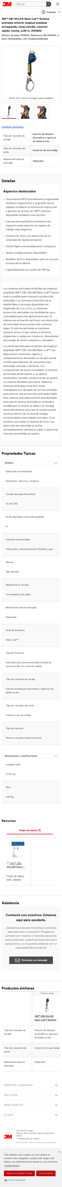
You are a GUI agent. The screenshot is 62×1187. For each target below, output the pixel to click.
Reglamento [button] (13, 1105)
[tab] (30, 830)
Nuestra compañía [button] (18, 1085)
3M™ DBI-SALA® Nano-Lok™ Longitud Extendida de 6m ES (16, 865)
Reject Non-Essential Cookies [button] (19, 1173)
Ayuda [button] (9, 1115)
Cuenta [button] (51, 12)
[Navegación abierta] (57, 4)
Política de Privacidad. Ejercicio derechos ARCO (35, 1134)
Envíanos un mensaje (34, 960)
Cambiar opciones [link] (12, 127)
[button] (15, 1180)
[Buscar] (48, 4)
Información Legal (24, 1131)
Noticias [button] (11, 1095)
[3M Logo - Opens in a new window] (7, 4)
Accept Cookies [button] (46, 1173)
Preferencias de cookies (29, 1139)
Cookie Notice (12, 1166)
